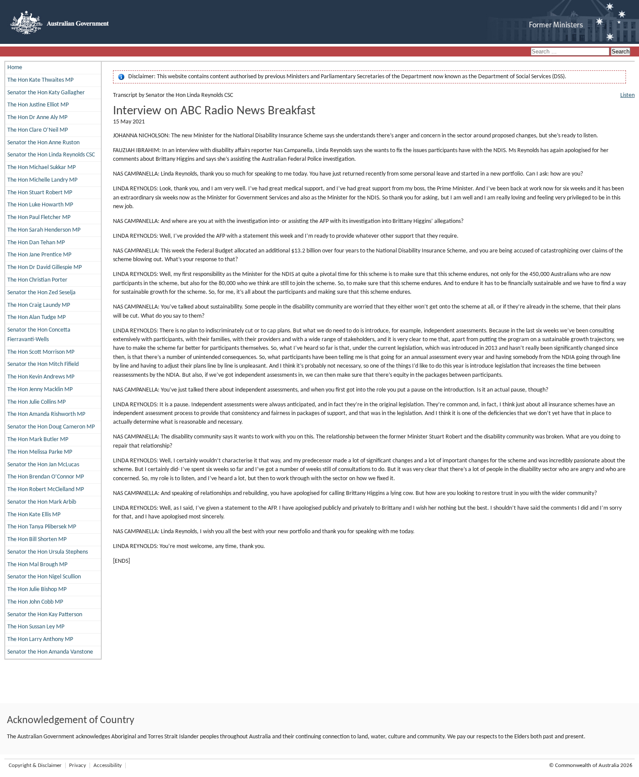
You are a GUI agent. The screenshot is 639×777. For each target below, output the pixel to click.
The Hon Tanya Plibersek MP (41, 527)
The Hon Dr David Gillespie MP (44, 267)
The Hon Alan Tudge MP (36, 317)
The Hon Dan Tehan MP (36, 243)
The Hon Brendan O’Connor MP (45, 477)
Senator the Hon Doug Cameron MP (51, 427)
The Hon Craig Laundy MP (38, 305)
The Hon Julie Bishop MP (37, 589)
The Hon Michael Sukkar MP (41, 167)
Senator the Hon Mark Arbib (41, 502)
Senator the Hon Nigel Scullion (44, 577)
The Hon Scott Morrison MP (40, 352)
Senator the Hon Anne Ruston (43, 143)
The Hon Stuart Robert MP (39, 193)
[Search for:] (571, 52)
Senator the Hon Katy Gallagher (46, 93)
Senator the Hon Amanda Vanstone (50, 652)
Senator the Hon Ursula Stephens (47, 552)
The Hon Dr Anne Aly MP (37, 117)
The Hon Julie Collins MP (36, 402)
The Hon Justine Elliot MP (38, 105)
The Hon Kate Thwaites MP (40, 80)
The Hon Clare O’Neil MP (37, 130)
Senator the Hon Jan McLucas (43, 465)
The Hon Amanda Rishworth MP (46, 414)
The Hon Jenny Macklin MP (40, 389)
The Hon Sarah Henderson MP (43, 230)
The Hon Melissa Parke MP (39, 452)
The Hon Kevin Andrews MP (40, 377)
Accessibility (107, 765)
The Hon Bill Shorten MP (37, 539)
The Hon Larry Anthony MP (40, 639)
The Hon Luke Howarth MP (40, 205)
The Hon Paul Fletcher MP (38, 217)
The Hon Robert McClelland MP (45, 489)
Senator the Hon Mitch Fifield (43, 364)
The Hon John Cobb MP (35, 602)
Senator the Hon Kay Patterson (44, 615)
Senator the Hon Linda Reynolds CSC (51, 155)
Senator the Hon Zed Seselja (41, 293)
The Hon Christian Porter (37, 280)
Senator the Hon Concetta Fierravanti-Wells (38, 334)
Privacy (77, 765)
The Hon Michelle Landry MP (42, 180)
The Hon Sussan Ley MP (35, 627)
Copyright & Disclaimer (35, 765)
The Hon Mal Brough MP (37, 565)
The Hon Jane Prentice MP (39, 255)
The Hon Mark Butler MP (37, 439)
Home (14, 67)
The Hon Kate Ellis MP (33, 515)
